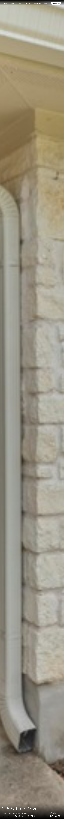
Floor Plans (28, 3)
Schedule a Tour (56, 3)
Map (45, 3)
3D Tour (19, 3)
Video (12, 3)
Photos (5, 3)
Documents (37, 3)
